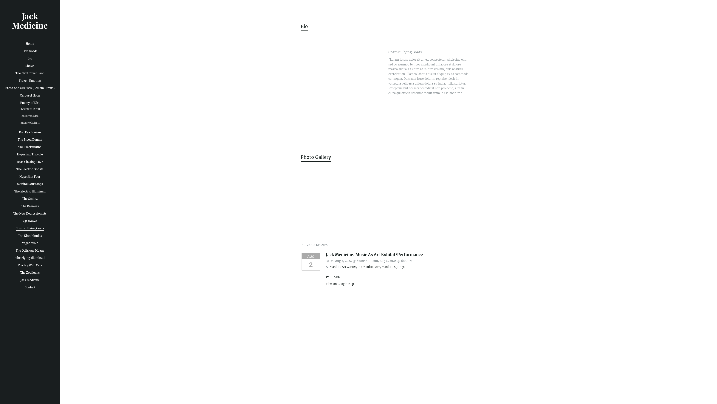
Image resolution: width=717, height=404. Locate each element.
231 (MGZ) (30, 221)
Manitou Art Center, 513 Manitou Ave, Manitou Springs (367, 267)
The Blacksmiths (29, 147)
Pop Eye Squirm (30, 132)
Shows (30, 66)
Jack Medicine (30, 280)
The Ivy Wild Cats (30, 265)
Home (30, 43)
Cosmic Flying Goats (30, 228)
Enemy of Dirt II (30, 109)
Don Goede (30, 51)
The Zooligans (30, 272)
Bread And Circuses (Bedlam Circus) (30, 88)
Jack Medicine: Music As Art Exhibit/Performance (374, 254)
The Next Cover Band (29, 73)
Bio (30, 58)
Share (335, 277)
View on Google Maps (340, 284)
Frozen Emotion (30, 80)
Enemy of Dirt (30, 103)
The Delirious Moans (30, 250)
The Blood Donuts (30, 139)
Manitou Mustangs (30, 184)
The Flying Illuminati (30, 258)
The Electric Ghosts (30, 169)
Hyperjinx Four (29, 176)
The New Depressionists (30, 213)
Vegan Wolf (30, 243)
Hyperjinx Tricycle (30, 154)
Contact (30, 287)
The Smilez (30, 199)
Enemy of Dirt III (30, 122)
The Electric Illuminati (30, 191)
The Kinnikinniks (30, 236)
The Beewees (30, 206)
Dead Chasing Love (30, 162)
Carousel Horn (30, 95)
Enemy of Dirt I (30, 115)
